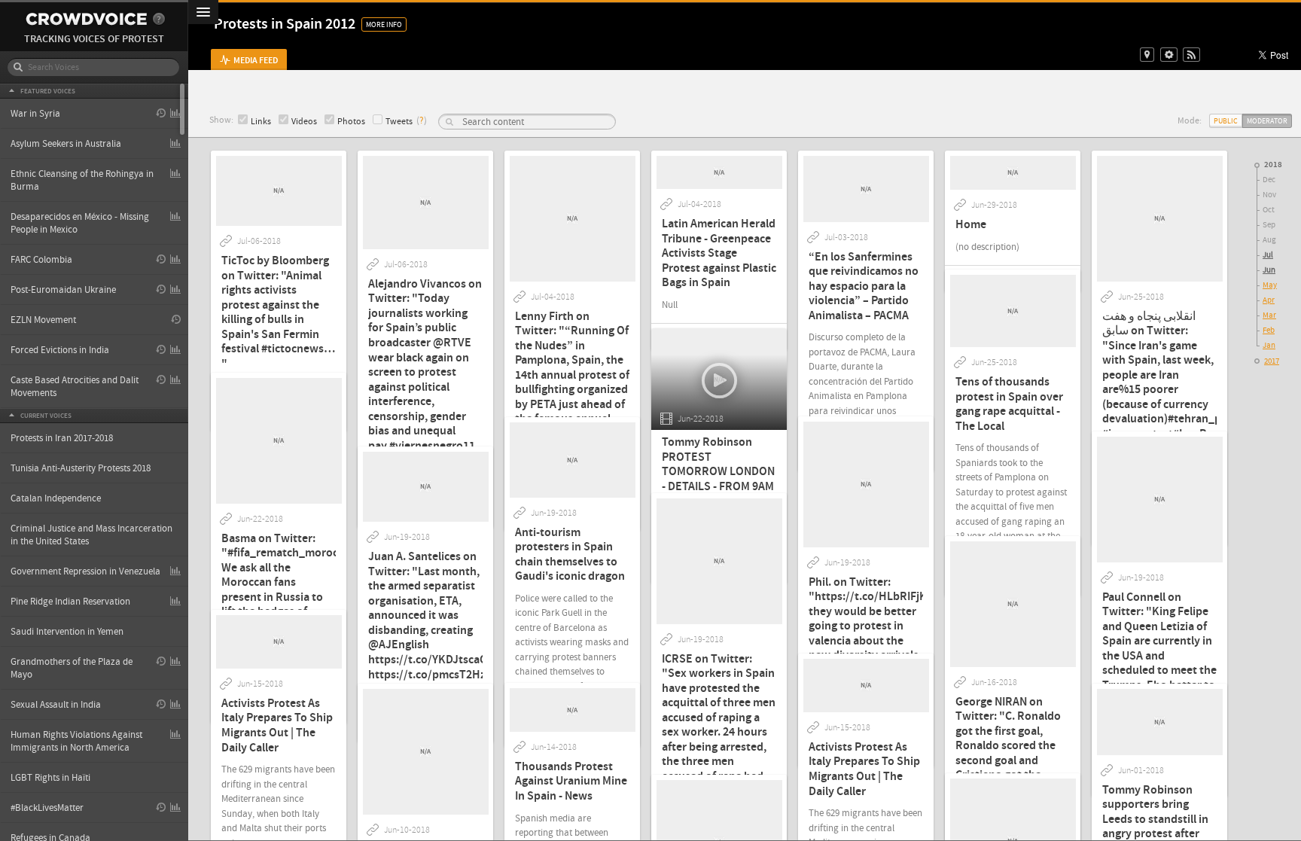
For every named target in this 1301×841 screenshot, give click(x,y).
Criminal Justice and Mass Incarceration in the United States (91, 535)
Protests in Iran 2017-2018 (62, 438)
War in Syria (35, 114)
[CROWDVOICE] (86, 19)
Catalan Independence (56, 498)
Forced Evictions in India (60, 350)
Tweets (399, 121)
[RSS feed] (1191, 54)
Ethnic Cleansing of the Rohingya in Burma (82, 180)
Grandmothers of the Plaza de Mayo (72, 668)
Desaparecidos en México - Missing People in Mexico (80, 223)
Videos (304, 121)
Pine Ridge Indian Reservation (70, 602)
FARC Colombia (41, 260)
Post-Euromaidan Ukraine (63, 290)
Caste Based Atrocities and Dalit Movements (75, 386)
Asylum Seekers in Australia (66, 144)
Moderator (1267, 121)
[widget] (1169, 54)
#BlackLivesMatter (47, 808)
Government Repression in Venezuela (85, 571)
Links (261, 121)
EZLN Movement (43, 320)
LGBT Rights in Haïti (50, 778)
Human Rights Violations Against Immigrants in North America (76, 741)
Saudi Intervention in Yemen (67, 632)
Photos (351, 121)
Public (1226, 121)
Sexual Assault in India (56, 705)
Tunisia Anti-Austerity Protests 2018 (81, 468)
